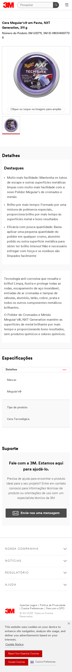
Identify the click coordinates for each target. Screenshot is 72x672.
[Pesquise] (56, 5)
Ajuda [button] (10, 584)
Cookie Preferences (32, 608)
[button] (43, 662)
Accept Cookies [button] (16, 662)
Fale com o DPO (55, 608)
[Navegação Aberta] (66, 5)
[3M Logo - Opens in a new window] (8, 5)
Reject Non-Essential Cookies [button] (23, 654)
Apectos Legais (28, 605)
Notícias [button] (13, 561)
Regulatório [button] (17, 572)
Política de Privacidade (52, 605)
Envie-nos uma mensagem (40, 513)
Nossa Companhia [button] (22, 548)
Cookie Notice (14, 644)
